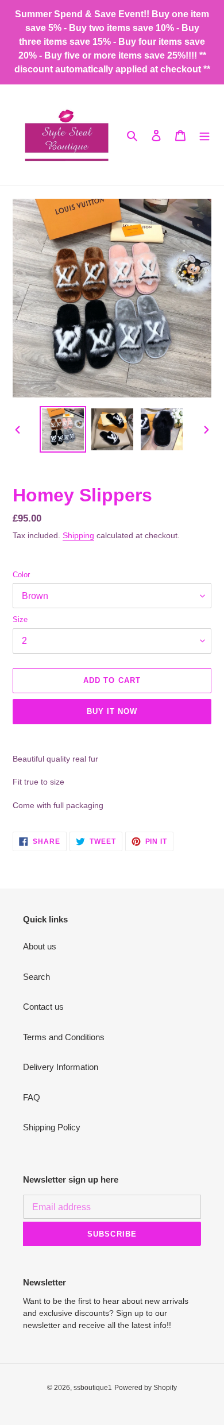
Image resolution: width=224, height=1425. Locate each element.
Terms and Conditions (64, 1037)
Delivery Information (60, 1067)
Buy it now (112, 711)
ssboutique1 (93, 1388)
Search (36, 977)
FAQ (31, 1097)
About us (39, 946)
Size (20, 619)
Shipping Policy (51, 1127)
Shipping (78, 535)
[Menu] (204, 135)
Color (21, 574)
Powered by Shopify (145, 1388)
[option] (63, 429)
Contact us (43, 1006)
